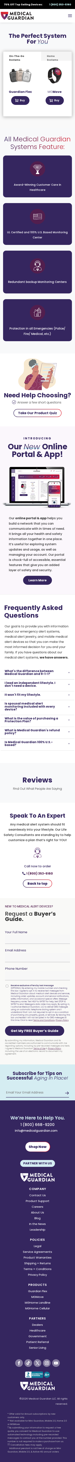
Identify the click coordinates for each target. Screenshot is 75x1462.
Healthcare (38, 1330)
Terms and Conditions (44, 1020)
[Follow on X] (37, 1363)
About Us (37, 1212)
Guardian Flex (37, 1291)
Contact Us (37, 1195)
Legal (37, 1246)
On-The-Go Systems (16, 57)
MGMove (37, 1297)
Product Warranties (38, 1258)
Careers (37, 1207)
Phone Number (16, 968)
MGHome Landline (37, 1303)
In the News (37, 1224)
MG (55, 92)
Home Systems (52, 57)
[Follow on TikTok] (28, 1363)
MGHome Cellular (37, 1308)
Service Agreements (37, 1252)
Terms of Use (39, 1048)
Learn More (37, 580)
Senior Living (37, 1348)
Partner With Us (37, 1163)
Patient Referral (37, 1342)
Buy (22, 100)
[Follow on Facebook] (19, 1363)
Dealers (37, 1325)
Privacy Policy (62, 1020)
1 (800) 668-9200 (37, 1124)
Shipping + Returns (37, 1263)
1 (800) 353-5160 (39, 873)
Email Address (15, 950)
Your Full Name (16, 932)
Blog (37, 1218)
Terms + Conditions (37, 1269)
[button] (34, 1031)
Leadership (37, 1230)
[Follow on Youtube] (56, 1363)
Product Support (37, 1201)
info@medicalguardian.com (36, 1131)
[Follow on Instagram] (47, 1363)
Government (37, 1336)
